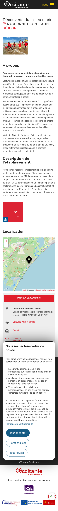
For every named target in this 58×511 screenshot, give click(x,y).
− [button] (6, 245)
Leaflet (25, 290)
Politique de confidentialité (19, 424)
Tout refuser (17, 452)
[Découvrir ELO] (52, 496)
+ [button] (6, 241)
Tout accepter (18, 432)
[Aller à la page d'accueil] (16, 4)
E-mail (16, 330)
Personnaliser (18, 442)
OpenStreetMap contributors (45, 290)
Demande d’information (29, 298)
